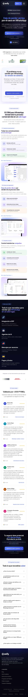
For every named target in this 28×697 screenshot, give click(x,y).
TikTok (16, 694)
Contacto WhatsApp (6, 683)
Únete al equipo (5, 681)
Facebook (11, 694)
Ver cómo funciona (6, 160)
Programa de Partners (7, 678)
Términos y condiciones (18, 689)
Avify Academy (5, 674)
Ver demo (15, 42)
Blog (3, 671)
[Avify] (6, 4)
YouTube (21, 694)
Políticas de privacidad (14, 691)
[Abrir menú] (23, 3)
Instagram (4, 694)
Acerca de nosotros (6, 676)
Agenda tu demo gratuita (13, 33)
